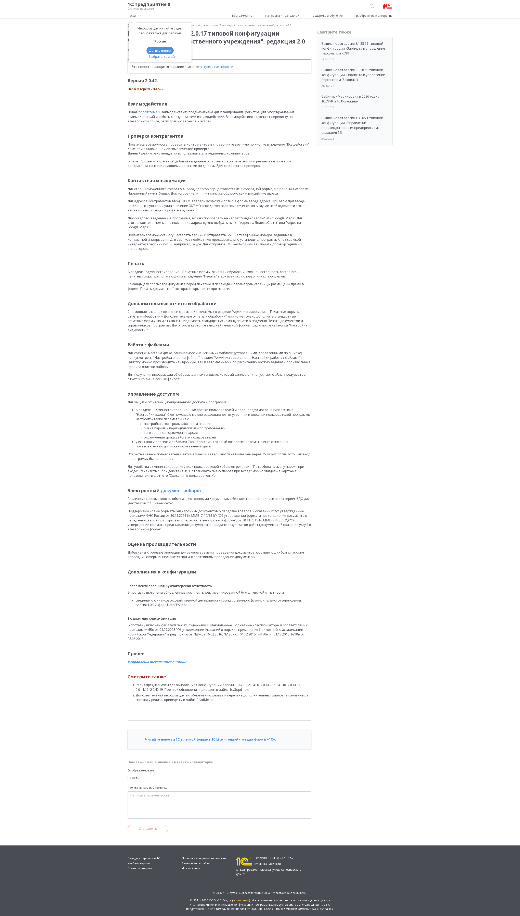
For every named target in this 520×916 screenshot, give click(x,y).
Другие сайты (191, 868)
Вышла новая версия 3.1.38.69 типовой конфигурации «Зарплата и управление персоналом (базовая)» (353, 75)
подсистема (147, 112)
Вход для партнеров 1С (144, 858)
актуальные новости (216, 66)
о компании (241, 900)
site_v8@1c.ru (272, 864)
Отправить (148, 828)
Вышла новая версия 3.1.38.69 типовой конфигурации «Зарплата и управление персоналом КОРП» (353, 48)
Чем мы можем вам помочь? (147, 788)
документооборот (181, 490)
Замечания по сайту (196, 863)
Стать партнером (140, 868)
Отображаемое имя (141, 770)
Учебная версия (139, 863)
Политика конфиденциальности (204, 858)
